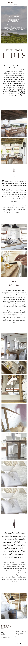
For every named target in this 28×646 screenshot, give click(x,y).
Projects (3, 3)
